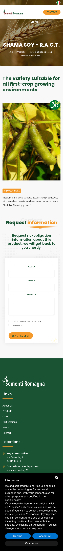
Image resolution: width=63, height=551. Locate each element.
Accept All (45, 536)
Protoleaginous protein (41, 51)
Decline (17, 536)
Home (10, 51)
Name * (31, 266)
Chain (6, 416)
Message (31, 294)
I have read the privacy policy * (27, 321)
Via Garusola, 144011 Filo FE (17, 457)
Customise (31, 543)
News (6, 427)
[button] (31, 22)
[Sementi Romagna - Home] (13, 12)
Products (21, 51)
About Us (8, 405)
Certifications (10, 422)
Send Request (21, 335)
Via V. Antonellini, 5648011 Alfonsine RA (23, 470)
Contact (52, 12)
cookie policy (13, 500)
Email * (31, 280)
